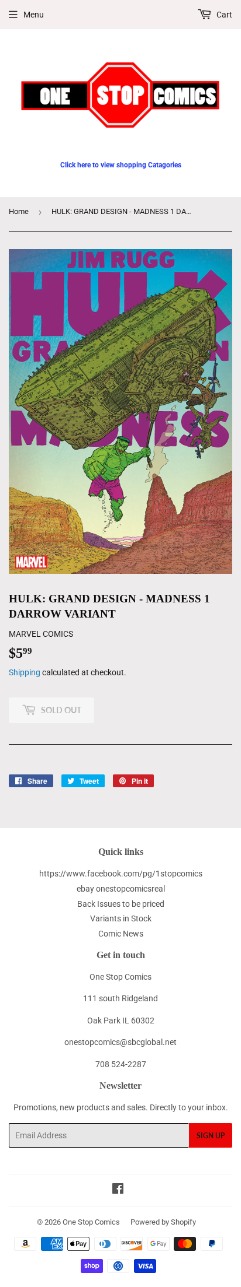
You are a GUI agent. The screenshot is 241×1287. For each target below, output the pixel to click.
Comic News (120, 933)
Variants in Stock (121, 918)
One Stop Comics (91, 1222)
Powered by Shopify (163, 1222)
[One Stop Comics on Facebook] (118, 1190)
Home (19, 211)
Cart (223, 14)
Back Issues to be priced (120, 904)
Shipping (24, 672)
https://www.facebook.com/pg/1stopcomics (120, 873)
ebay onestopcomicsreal (121, 888)
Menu (33, 14)
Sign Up (211, 1135)
